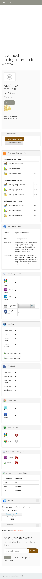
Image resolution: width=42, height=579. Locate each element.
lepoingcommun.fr (11, 514)
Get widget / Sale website (14, 139)
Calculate (32, 551)
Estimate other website (14, 143)
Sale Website (18, 530)
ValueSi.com (7, 2)
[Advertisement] (21, 27)
